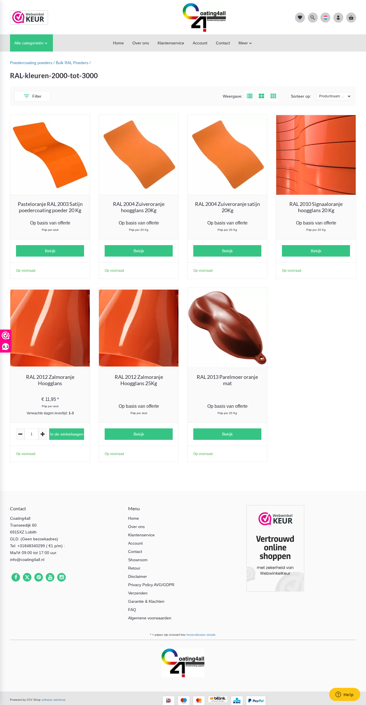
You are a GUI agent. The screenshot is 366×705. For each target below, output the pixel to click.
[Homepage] (183, 17)
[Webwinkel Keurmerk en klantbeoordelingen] (275, 549)
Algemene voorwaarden (149, 618)
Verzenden (138, 593)
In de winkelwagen (66, 434)
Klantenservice (141, 535)
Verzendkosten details (200, 634)
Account (135, 543)
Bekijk (50, 251)
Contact (135, 551)
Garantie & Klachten (146, 601)
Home (133, 518)
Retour (134, 568)
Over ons (136, 526)
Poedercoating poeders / (33, 62)
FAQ (132, 609)
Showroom (138, 560)
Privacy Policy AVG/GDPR (151, 584)
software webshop (53, 699)
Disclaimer (137, 576)
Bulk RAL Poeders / (73, 62)
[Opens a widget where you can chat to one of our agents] (344, 695)
